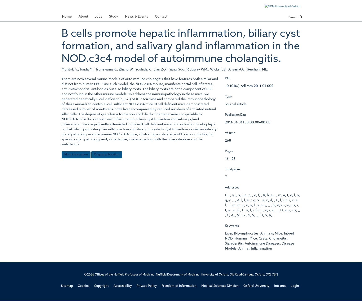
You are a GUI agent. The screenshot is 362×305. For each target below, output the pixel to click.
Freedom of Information (179, 286)
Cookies (83, 286)
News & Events (136, 16)
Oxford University (256, 286)
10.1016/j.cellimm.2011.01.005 (249, 86)
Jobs (98, 16)
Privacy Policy (147, 286)
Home (67, 16)
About (83, 16)
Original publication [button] (106, 154)
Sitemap (67, 286)
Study (113, 16)
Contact (161, 16)
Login (295, 286)
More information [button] (76, 154)
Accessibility (123, 286)
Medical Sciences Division (220, 286)
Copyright (101, 286)
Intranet (280, 286)
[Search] (301, 17)
